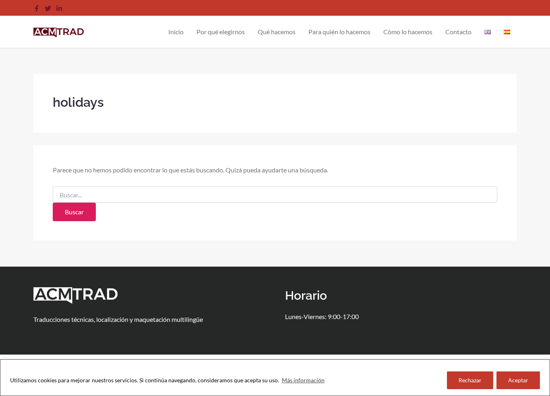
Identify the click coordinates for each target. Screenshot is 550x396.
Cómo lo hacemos (407, 31)
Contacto (458, 31)
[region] (275, 377)
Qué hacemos (277, 31)
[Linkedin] (59, 8)
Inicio (176, 31)
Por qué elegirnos (220, 31)
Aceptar (518, 380)
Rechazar (470, 380)
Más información (303, 380)
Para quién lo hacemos (339, 31)
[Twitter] (48, 8)
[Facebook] (36, 8)
